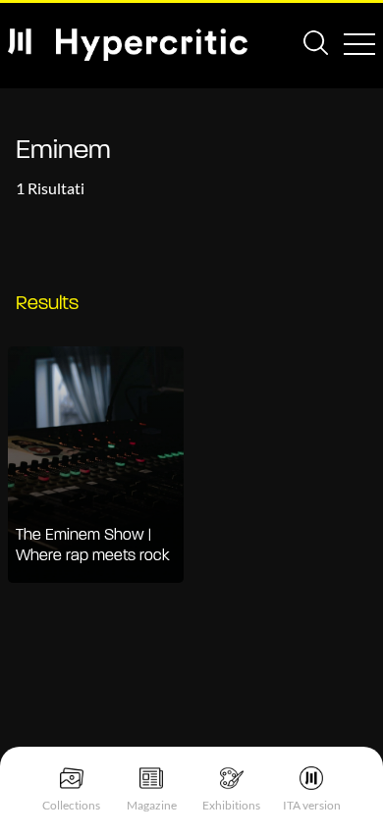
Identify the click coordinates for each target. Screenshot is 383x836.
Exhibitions (231, 805)
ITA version (312, 805)
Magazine (152, 805)
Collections (71, 805)
